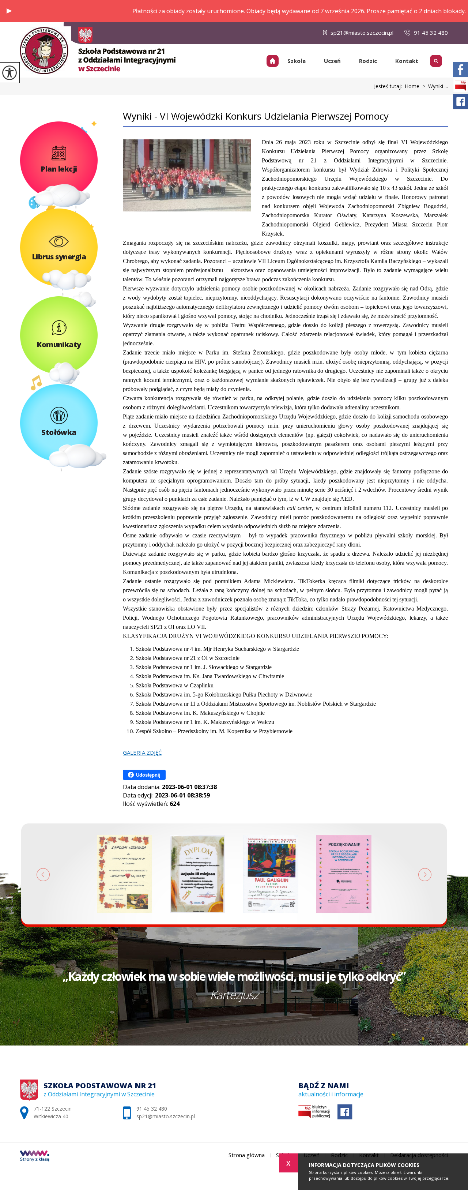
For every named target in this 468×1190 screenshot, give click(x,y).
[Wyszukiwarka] (437, 59)
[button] (9, 11)
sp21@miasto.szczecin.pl (362, 32)
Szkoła (296, 60)
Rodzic (368, 60)
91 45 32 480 (431, 32)
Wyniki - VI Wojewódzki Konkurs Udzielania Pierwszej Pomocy (256, 116)
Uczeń (332, 60)
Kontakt (406, 60)
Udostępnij (148, 775)
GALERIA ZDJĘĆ (142, 752)
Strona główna (275, 61)
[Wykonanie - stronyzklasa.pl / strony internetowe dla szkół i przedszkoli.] (34, 1156)
